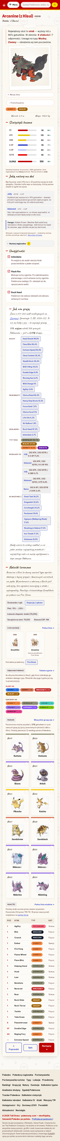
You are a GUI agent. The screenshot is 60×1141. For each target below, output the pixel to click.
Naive (26, 489)
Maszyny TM (49, 1100)
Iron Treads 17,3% (31, 534)
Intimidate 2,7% (29, 435)
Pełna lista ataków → (44, 904)
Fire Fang (18, 949)
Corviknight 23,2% (32, 508)
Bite (16, 932)
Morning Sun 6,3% (30, 378)
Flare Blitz (19, 960)
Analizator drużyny (11, 1090)
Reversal (18, 988)
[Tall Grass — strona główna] (4, 5)
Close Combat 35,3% (31, 356)
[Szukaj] (55, 4)
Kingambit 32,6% (31, 502)
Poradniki (43, 1105)
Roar (16, 994)
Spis (30, 1047)
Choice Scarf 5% (30, 412)
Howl (16, 971)
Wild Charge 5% (29, 384)
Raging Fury (20, 1034)
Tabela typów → (46, 670)
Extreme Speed (21, 1040)
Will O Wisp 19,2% (30, 367)
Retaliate (18, 983)
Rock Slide (19, 1000)
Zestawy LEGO (29, 1105)
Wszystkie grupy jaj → (44, 720)
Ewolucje (35, 1085)
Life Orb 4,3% (28, 418)
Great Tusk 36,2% (31, 497)
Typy (28, 1080)
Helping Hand (20, 966)
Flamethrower (21, 1023)
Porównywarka (42, 1075)
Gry (18, 1105)
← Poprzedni (14, 1048)
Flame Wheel (20, 954)
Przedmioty (47, 1080)
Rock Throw (19, 1006)
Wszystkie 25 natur (35, 235)
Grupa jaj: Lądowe (34, 603)
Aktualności (8, 1110)
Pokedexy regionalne (23, 1075)
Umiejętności (8, 1105)
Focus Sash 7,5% (30, 406)
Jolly (9, 194)
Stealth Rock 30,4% (31, 361)
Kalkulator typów (49, 1085)
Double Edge (20, 1028)
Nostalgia (20, 1110)
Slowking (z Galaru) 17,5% (35, 528)
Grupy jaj (16, 1085)
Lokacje (36, 1080)
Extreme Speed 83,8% (32, 350)
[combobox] (36, 5)
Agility (17, 926)
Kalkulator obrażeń (11, 1100)
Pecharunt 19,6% (31, 513)
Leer (16, 977)
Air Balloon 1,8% (29, 423)
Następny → (46, 1048)
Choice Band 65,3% (31, 395)
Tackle (17, 1011)
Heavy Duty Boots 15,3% (33, 401)
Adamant (11, 209)
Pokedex (6, 1075)
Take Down (19, 1017)
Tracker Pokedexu (11, 1095)
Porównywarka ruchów (13, 1080)
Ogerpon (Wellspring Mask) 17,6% (35, 520)
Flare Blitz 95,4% (30, 344)
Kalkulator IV (28, 1100)
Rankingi (6, 1085)
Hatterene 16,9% (31, 539)
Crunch (17, 937)
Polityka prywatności (42, 1119)
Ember (17, 943)
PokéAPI (51, 1134)
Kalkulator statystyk (32, 1095)
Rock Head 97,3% (30, 429)
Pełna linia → (48, 628)
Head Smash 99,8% (31, 339)
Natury (25, 1085)
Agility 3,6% (28, 389)
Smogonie (14, 318)
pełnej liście (23, 915)
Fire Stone (31, 662)
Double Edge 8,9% (30, 372)
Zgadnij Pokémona (31, 1090)
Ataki (39, 1100)
